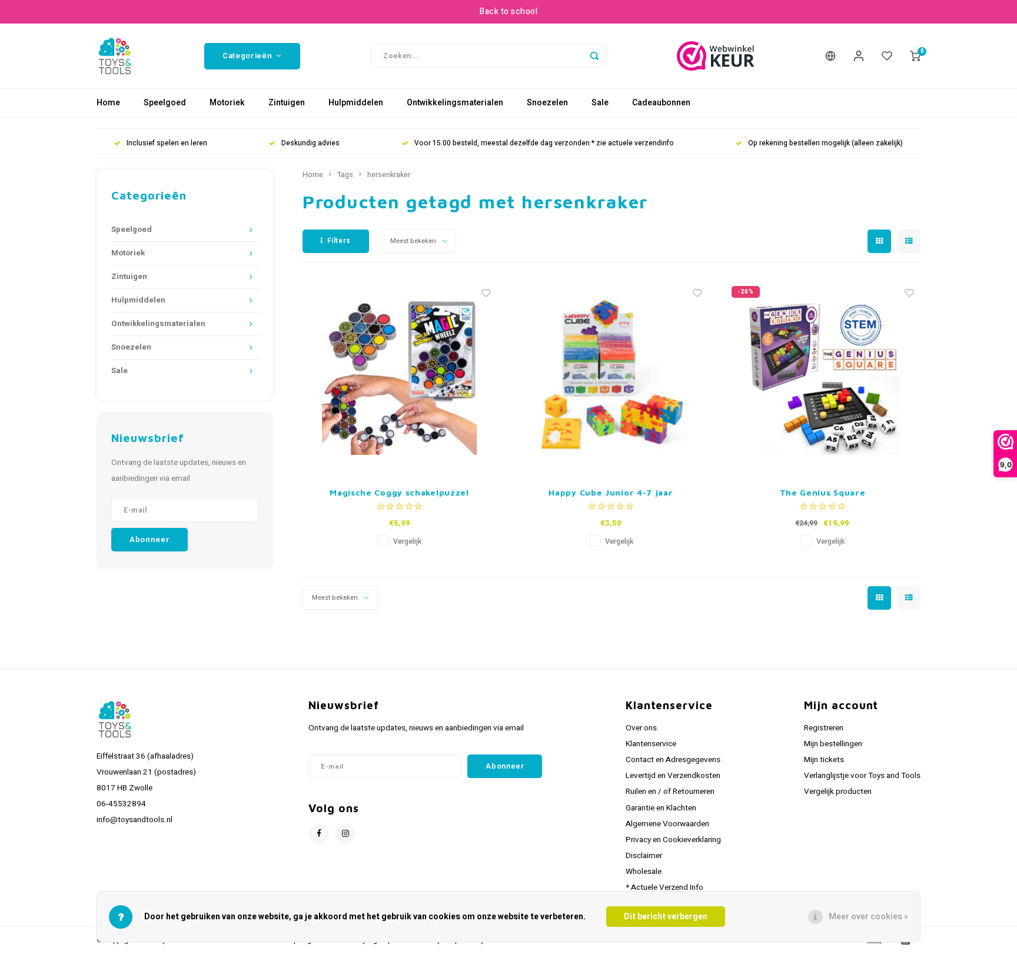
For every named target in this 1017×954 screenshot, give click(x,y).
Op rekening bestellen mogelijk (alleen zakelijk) (825, 143)
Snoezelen (547, 103)
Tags (345, 174)
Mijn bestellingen (833, 744)
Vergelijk (407, 541)
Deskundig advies (310, 143)
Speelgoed (165, 103)
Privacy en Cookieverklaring (673, 840)
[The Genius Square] (823, 377)
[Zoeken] (594, 56)
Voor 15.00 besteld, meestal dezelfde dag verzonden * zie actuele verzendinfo (544, 143)
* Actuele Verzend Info (664, 887)
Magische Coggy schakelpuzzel (399, 492)
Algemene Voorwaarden (667, 824)
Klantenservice (651, 744)
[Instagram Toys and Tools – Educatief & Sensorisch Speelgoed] (345, 833)
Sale (600, 103)
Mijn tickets (824, 760)
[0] (915, 56)
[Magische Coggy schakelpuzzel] (400, 377)
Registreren (823, 728)
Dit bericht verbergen (665, 916)
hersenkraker (388, 174)
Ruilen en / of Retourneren (670, 791)
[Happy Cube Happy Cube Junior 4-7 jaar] (611, 377)
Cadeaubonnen (661, 103)
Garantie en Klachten (661, 808)
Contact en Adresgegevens (673, 760)
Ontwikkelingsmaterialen (455, 103)
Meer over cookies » (868, 916)
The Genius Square (823, 492)
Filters (339, 240)
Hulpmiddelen (355, 103)
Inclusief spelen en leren (167, 143)
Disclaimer (644, 856)
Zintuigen (286, 103)
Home (108, 103)
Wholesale (644, 871)
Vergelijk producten (838, 791)
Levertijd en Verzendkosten (673, 776)
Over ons (641, 728)
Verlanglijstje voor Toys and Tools (862, 776)
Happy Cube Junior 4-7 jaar (611, 492)
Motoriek (227, 103)
